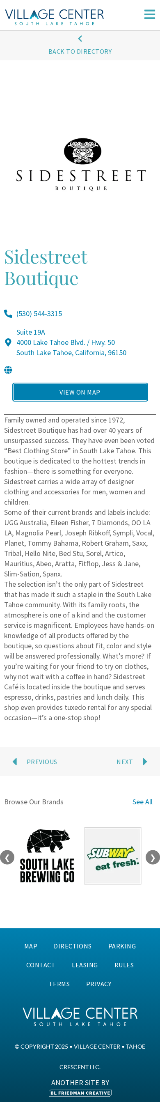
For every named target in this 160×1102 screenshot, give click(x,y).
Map (30, 946)
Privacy (98, 984)
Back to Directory (80, 51)
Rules (124, 965)
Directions (73, 946)
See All (143, 801)
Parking (122, 946)
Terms (59, 984)
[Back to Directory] (80, 38)
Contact (40, 965)
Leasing (85, 965)
